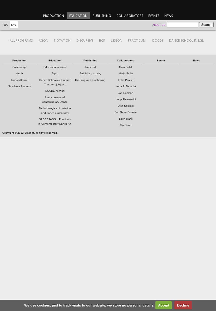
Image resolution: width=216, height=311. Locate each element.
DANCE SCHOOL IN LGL (186, 40)
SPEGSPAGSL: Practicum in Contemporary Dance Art (54, 121)
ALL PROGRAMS (21, 40)
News (168, 15)
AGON (43, 40)
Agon (55, 73)
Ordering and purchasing (90, 80)
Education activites (54, 67)
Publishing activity (90, 73)
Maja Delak (125, 67)
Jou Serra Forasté (126, 112)
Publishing (102, 15)
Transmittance (19, 80)
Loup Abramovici (126, 99)
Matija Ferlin (126, 73)
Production (53, 15)
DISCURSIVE (84, 40)
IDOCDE (157, 40)
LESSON (116, 40)
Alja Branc (126, 125)
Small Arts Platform (19, 86)
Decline (183, 305)
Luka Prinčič (125, 80)
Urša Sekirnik (126, 105)
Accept (163, 305)
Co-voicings (19, 67)
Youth (19, 73)
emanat (108, 5)
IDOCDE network (55, 90)
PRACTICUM (137, 40)
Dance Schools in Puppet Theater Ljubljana (54, 82)
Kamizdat (90, 67)
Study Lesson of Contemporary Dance (55, 99)
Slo (5, 24)
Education (78, 15)
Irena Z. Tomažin (126, 86)
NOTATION (62, 40)
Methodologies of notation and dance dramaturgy (55, 110)
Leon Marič (125, 118)
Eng (13, 24)
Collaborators (129, 15)
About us (159, 25)
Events (153, 15)
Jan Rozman (125, 92)
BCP (102, 40)
